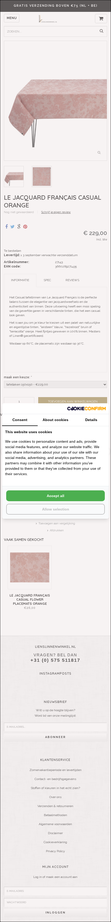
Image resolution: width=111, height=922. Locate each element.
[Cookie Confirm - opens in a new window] (86, 408)
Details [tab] (91, 420)
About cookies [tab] (55, 420)
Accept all (55, 496)
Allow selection (55, 509)
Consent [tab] (19, 420)
